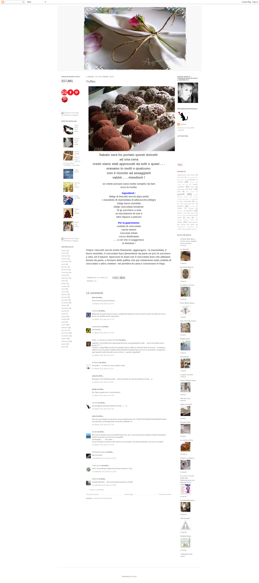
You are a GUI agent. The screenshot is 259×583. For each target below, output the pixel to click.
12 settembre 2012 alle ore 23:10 (104, 458)
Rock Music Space (187, 303)
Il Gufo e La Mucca (187, 458)
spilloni (192, 224)
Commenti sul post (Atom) (102, 498)
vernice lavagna (182, 229)
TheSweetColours (99, 452)
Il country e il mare (187, 285)
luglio (63, 281)
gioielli (181, 194)
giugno (64, 250)
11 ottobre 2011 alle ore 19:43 (103, 382)
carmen (99, 277)
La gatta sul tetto (186, 375)
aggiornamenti (182, 175)
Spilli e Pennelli (186, 404)
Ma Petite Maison (186, 267)
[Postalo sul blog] (116, 277)
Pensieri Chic (185, 422)
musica (180, 206)
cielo (196, 177)
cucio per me (182, 184)
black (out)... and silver (76, 128)
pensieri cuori (182, 213)
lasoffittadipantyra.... (188, 500)
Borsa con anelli (76, 224)
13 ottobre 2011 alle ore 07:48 (103, 409)
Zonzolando (184, 357)
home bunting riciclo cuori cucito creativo (187, 197)
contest (182, 179)
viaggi (192, 229)
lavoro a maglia (190, 199)
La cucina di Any (186, 440)
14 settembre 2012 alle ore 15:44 (104, 472)
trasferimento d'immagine (185, 227)
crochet (192, 182)
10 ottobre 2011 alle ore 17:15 (103, 319)
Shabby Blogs (185, 536)
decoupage (181, 189)
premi (179, 218)
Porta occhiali (77, 197)
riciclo (179, 222)
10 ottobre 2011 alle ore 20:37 (103, 355)
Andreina (95, 363)
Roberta (95, 479)
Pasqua (191, 208)
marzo (63, 253)
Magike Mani (185, 339)
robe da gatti (185, 518)
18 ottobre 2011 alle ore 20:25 (103, 445)
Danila (94, 432)
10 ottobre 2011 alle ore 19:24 (103, 333)
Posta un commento (96, 490)
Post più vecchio (165, 494)
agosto (63, 311)
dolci (94, 281)
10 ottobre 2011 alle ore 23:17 (103, 369)
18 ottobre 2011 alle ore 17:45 (103, 425)
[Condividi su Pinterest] (124, 277)
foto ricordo (190, 191)
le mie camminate (184, 201)
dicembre (64, 270)
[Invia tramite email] (113, 277)
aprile (63, 264)
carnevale (180, 177)
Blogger (134, 576)
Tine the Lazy (185, 398)
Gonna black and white (76, 141)
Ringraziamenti (193, 222)
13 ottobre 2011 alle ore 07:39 (103, 395)
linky (196, 201)
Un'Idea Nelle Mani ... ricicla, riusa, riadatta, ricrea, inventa (188, 241)
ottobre (64, 275)
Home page (129, 494)
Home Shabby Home (188, 380)
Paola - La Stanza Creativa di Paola (105, 340)
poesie (192, 213)
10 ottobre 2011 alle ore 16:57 (103, 304)
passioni (180, 211)
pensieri (189, 210)
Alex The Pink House (188, 321)
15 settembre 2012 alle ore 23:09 (104, 485)
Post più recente (92, 494)
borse (192, 175)
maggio (64, 286)
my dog (192, 206)
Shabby (183, 224)
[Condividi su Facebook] (121, 277)
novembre (65, 261)
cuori (192, 187)
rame (188, 218)
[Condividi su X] (118, 277)
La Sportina (184, 249)
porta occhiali (181, 215)
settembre (65, 278)
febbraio (64, 256)
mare (193, 204)
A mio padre (76, 171)
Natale (179, 208)
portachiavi (191, 215)
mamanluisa (96, 327)
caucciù (189, 177)
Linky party (184, 204)
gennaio (64, 259)
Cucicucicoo (97, 466)
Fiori (179, 191)
